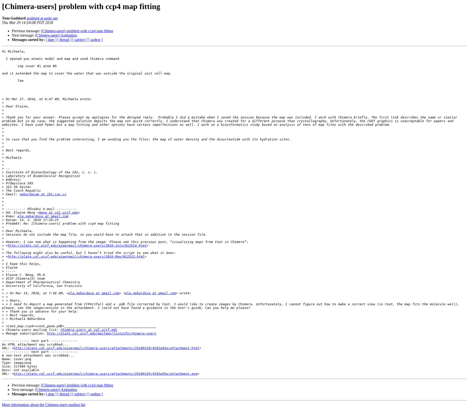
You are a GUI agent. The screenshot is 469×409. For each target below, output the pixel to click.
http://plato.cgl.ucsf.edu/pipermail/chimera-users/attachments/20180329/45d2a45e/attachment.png (105, 374)
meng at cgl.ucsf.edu (58, 212)
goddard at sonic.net (42, 18)
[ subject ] (79, 40)
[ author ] (95, 40)
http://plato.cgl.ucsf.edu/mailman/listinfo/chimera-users (101, 333)
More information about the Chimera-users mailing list (43, 405)
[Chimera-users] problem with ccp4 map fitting (77, 31)
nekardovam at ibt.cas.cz (43, 194)
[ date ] (51, 40)
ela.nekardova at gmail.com (43, 216)
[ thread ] (64, 40)
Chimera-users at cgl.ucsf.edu (89, 330)
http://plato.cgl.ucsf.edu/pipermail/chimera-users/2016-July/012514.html (77, 245)
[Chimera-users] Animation (56, 35)
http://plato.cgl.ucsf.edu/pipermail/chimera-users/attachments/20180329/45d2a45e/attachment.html (106, 348)
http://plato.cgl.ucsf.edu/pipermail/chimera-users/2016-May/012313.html (76, 256)
